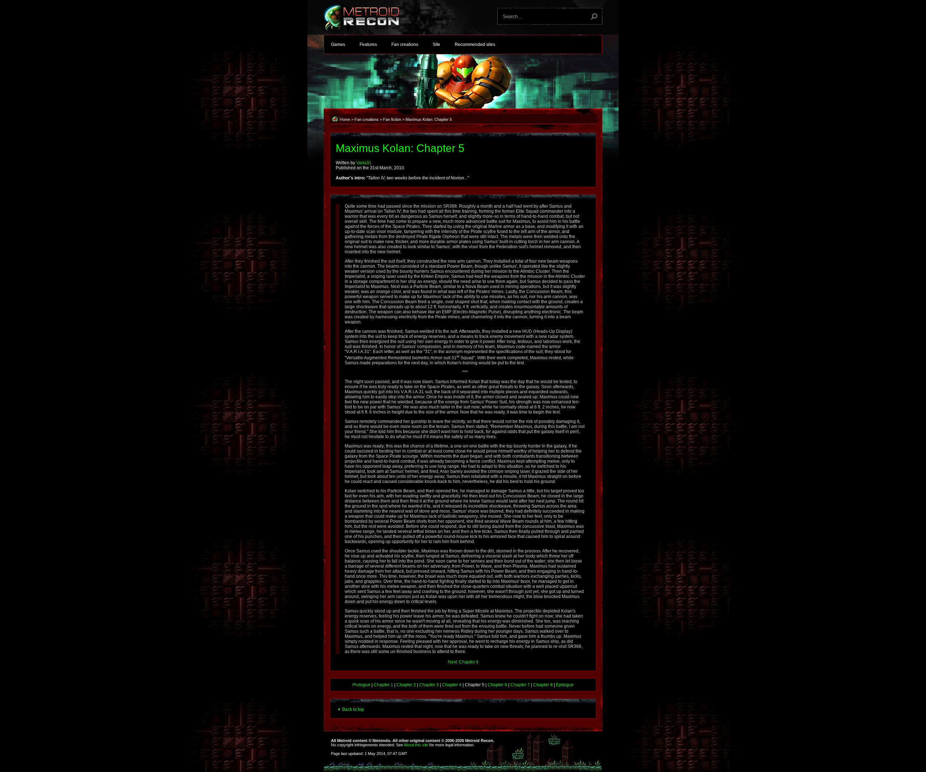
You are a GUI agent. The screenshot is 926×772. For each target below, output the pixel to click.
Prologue (361, 684)
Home (345, 119)
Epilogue (565, 684)
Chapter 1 (383, 684)
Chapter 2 (406, 684)
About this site (416, 745)
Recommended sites (475, 44)
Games (338, 44)
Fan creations (404, 44)
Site (436, 44)
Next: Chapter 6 (463, 662)
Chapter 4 (452, 684)
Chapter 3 (429, 684)
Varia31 (363, 162)
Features (368, 44)
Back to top (353, 709)
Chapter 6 (497, 684)
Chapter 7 (520, 684)
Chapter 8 (543, 684)
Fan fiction (392, 119)
